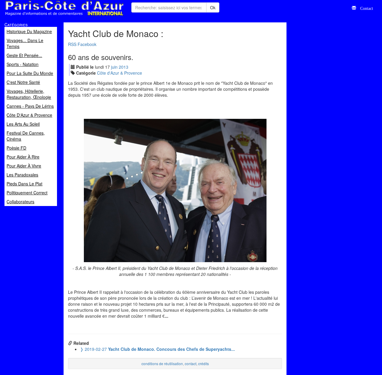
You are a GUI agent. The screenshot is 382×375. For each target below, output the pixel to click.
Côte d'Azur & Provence (119, 73)
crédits (203, 363)
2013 (123, 67)
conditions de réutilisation (162, 363)
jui (114, 67)
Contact (364, 7)
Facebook (87, 44)
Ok (212, 7)
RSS (72, 44)
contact (190, 363)
